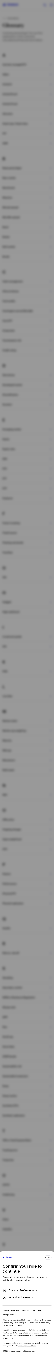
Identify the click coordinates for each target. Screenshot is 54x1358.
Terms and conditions (27, 1346)
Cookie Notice (37, 1311)
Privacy (25, 1311)
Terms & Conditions (11, 1311)
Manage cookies (9, 1315)
